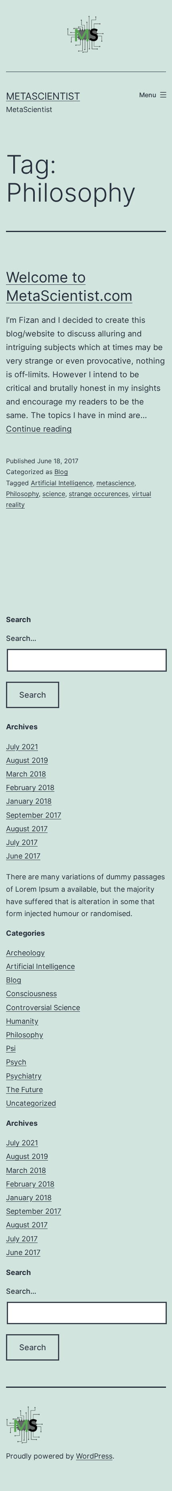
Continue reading (39, 429)
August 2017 (27, 829)
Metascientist (43, 96)
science (53, 494)
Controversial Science (43, 1007)
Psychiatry (24, 1076)
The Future (24, 1089)
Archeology (25, 953)
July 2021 (22, 746)
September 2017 (33, 815)
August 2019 (27, 760)
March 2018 (26, 774)
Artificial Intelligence (62, 483)
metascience (115, 483)
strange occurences (98, 494)
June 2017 (23, 856)
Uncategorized (31, 1103)
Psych (16, 1062)
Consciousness (31, 993)
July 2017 (22, 842)
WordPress (94, 1456)
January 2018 (29, 801)
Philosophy (22, 494)
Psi (11, 1048)
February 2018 (30, 787)
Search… (21, 638)
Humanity (22, 1021)
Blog (61, 472)
